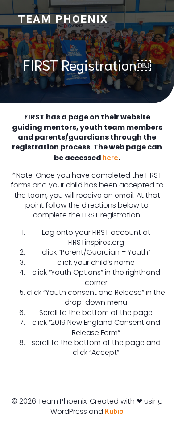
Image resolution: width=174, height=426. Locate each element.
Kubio (114, 411)
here (110, 157)
